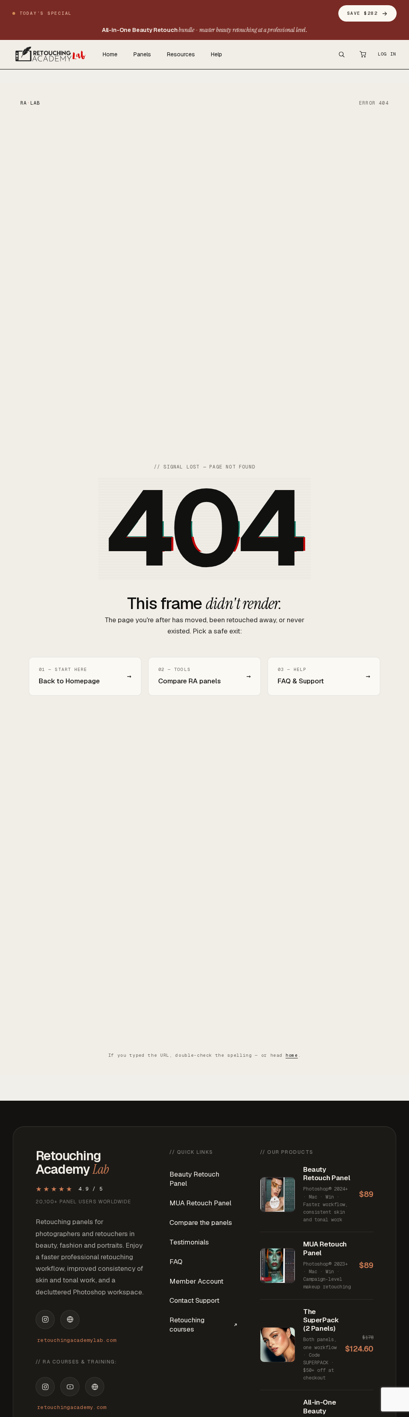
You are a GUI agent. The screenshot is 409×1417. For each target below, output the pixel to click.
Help (216, 54)
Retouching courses (186, 1325)
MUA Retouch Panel (200, 1203)
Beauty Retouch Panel (194, 1179)
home (292, 1055)
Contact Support (194, 1300)
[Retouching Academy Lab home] (69, 1319)
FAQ (176, 1261)
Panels (142, 54)
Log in (387, 54)
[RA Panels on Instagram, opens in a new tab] (45, 1319)
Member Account (196, 1281)
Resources (181, 54)
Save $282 (367, 13)
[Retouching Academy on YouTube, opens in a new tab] (69, 1386)
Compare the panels (200, 1222)
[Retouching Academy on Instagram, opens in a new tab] (45, 1386)
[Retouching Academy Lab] (50, 54)
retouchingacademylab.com (76, 1340)
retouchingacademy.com (71, 1407)
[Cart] (363, 54)
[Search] (341, 54)
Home (110, 54)
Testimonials (189, 1242)
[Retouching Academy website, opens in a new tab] (94, 1386)
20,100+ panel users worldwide (83, 1202)
